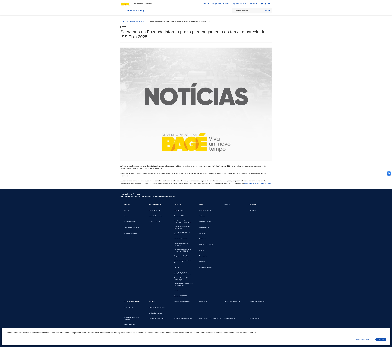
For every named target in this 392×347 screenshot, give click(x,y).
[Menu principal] (122, 11)
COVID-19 (206, 3)
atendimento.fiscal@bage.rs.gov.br (257, 183)
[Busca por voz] (266, 10)
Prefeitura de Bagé (135, 10)
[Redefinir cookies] (269, 3)
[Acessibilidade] (265, 3)
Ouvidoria (226, 3)
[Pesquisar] (269, 10)
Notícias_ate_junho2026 (137, 21)
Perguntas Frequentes (239, 3)
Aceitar (381, 340)
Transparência (216, 3)
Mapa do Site (253, 3)
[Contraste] (261, 3)
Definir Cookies (362, 340)
